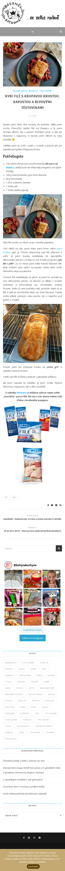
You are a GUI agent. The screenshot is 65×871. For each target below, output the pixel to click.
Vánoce (9, 732)
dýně (33, 669)
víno (21, 732)
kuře (46, 682)
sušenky (24, 713)
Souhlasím (33, 866)
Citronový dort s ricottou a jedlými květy (24, 786)
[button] (14, 579)
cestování (28, 663)
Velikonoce (23, 726)
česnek (50, 732)
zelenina (35, 732)
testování (51, 713)
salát (45, 707)
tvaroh (27, 720)
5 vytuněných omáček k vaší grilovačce (22, 779)
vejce (8, 726)
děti (44, 669)
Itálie (8, 682)
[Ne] (61, 859)
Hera (39, 675)
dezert (9, 669)
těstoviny (43, 720)
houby (51, 675)
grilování (25, 675)
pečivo (36, 701)
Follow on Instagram (32, 637)
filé (6, 497)
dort (22, 669)
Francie (9, 675)
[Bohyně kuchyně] (32, 13)
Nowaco (10, 167)
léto (32, 688)
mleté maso (36, 694)
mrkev (51, 694)
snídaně (9, 713)
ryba (14, 497)
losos (19, 688)
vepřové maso (44, 726)
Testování (46, 91)
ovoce (8, 701)
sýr (37, 713)
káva (8, 688)
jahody (22, 682)
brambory (11, 663)
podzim (49, 701)
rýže (33, 707)
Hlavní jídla (20, 91)
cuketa (44, 663)
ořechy (22, 701)
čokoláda (11, 739)
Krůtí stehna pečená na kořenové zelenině (25, 793)
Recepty (33, 91)
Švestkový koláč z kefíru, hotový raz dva (23, 760)
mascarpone (47, 688)
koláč (34, 682)
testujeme (11, 720)
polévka (10, 707)
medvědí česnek (14, 694)
